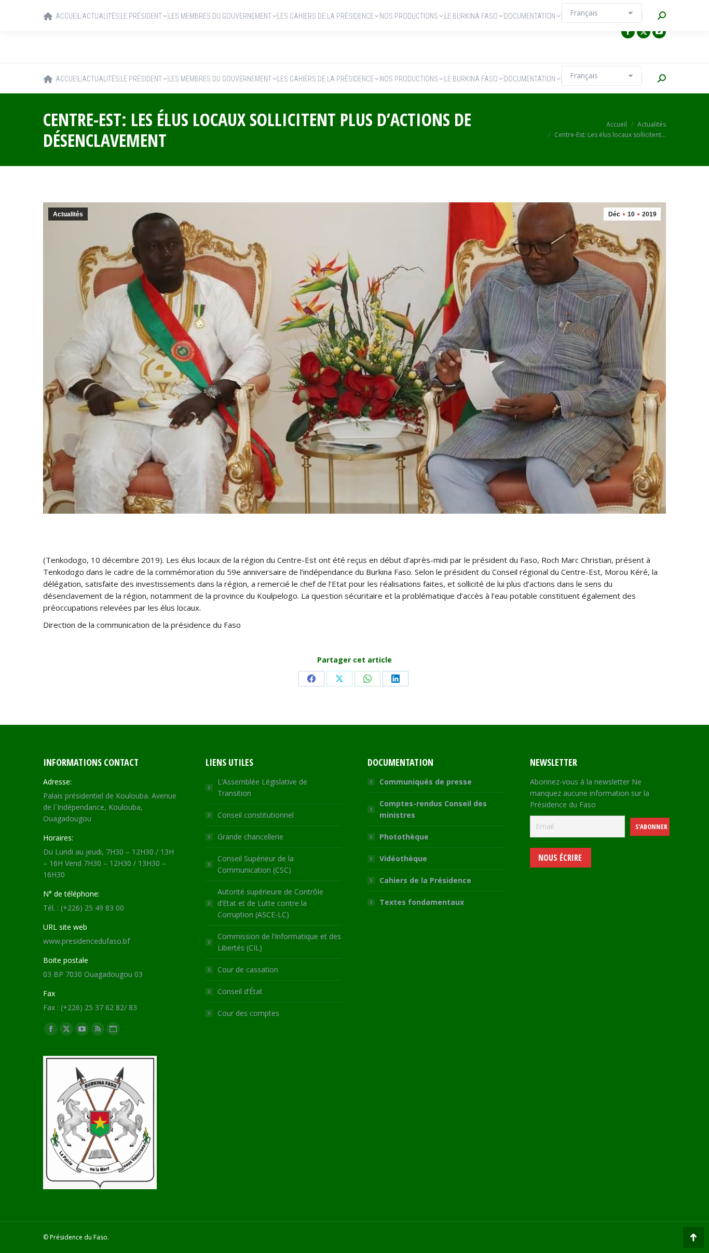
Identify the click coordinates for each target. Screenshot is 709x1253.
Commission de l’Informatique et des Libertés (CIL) (279, 942)
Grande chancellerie (250, 837)
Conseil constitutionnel (255, 815)
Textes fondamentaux (421, 902)
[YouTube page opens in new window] (659, 31)
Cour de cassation (247, 969)
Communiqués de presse (425, 782)
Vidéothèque (403, 858)
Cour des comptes (248, 1013)
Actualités (68, 214)
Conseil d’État (240, 991)
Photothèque (404, 837)
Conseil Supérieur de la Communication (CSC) (255, 864)
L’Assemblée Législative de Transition (262, 787)
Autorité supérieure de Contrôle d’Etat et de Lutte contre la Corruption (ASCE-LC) (270, 903)
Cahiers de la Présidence (425, 880)
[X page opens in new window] (643, 31)
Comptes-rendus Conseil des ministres (433, 809)
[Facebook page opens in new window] (628, 31)
